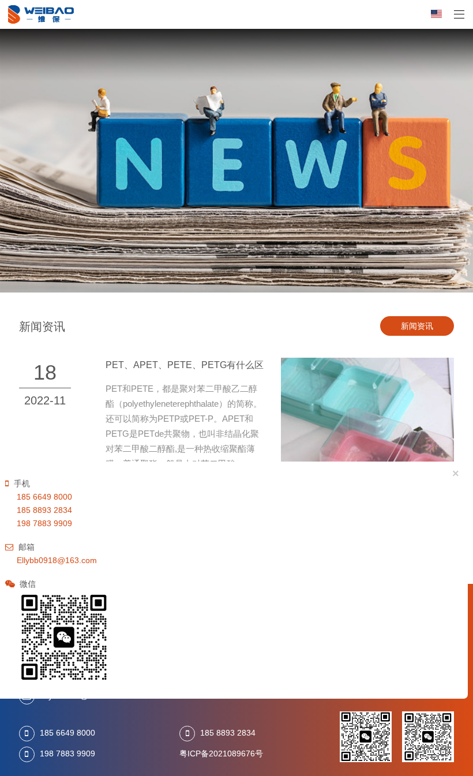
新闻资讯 (417, 326)
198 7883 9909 (67, 753)
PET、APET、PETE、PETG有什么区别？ (194, 364)
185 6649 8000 (67, 733)
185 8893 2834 (228, 733)
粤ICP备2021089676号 (221, 753)
